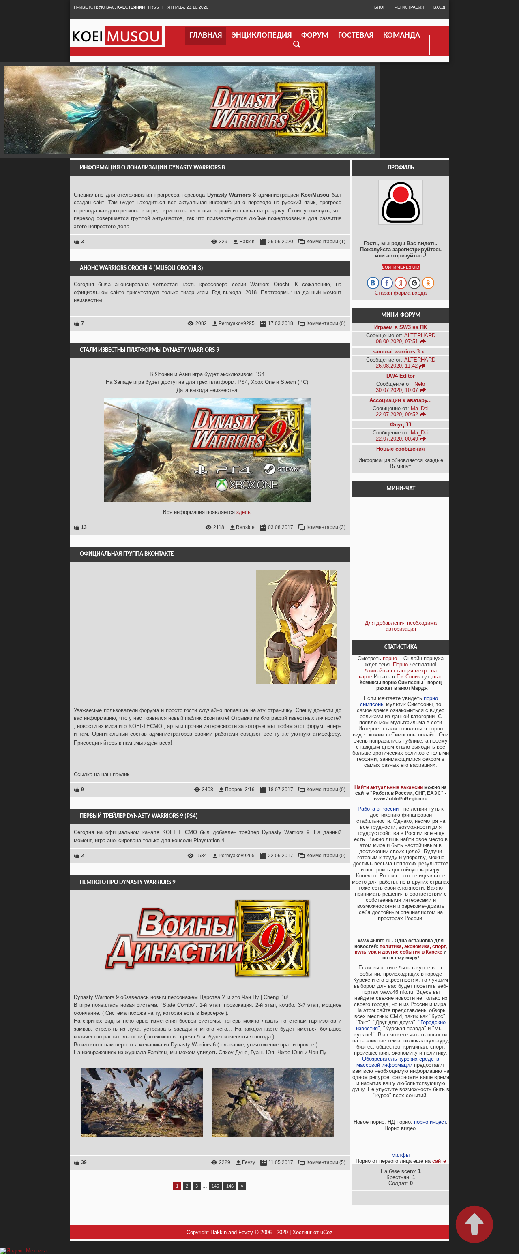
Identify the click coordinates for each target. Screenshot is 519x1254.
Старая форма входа (401, 293)
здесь (243, 512)
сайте (439, 1161)
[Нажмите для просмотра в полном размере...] (142, 1139)
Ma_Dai (420, 408)
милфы (401, 1155)
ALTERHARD (419, 335)
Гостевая (355, 36)
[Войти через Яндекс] (401, 283)
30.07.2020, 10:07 (398, 390)
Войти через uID (400, 267)
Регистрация (409, 7)
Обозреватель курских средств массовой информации (397, 1062)
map (437, 677)
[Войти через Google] (414, 283)
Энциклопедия (262, 36)
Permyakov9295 (237, 323)
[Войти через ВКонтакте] (373, 283)
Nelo (419, 384)
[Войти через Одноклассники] (428, 283)
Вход (439, 7)
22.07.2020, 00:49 (398, 439)
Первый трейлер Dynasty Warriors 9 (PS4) (139, 816)
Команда (401, 36)
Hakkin (247, 241)
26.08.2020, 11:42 (397, 366)
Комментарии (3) (326, 527)
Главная (205, 36)
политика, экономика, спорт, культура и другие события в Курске (401, 949)
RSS (154, 7)
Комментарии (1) (326, 241)
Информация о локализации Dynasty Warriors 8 (152, 168)
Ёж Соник (408, 677)
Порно (400, 664)
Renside (245, 527)
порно (390, 658)
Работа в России (378, 809)
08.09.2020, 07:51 (398, 341)
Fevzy (248, 1162)
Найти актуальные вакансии (388, 787)
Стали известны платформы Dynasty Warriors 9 (149, 350)
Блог (379, 7)
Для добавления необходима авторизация (401, 626)
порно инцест (430, 1122)
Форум (314, 36)
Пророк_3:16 (240, 789)
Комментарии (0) (326, 323)
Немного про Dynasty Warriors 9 (128, 883)
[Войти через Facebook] (387, 283)
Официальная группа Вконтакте (127, 554)
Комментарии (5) (326, 1162)
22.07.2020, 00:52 (398, 414)
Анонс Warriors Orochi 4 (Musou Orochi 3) (141, 268)
